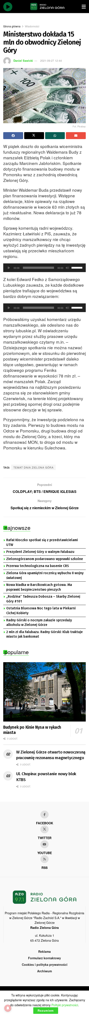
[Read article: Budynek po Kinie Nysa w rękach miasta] (44, 692)
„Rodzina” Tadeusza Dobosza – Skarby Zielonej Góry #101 (43, 599)
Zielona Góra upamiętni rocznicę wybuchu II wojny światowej (45, 575)
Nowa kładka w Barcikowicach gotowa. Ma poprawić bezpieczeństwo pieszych (39, 587)
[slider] (78, 267)
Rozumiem (46, 1010)
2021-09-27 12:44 (51, 60)
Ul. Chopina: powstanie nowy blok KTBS (46, 776)
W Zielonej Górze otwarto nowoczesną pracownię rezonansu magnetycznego (50, 755)
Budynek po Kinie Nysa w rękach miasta (32, 730)
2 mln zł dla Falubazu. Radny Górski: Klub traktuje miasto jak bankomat (44, 634)
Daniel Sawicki (23, 60)
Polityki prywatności (64, 1005)
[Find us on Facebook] (44, 814)
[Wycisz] (67, 268)
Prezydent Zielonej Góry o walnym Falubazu (40, 552)
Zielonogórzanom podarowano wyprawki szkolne (44, 559)
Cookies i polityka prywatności (44, 964)
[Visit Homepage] (47, 6)
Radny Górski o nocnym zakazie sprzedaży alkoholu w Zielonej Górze (39, 622)
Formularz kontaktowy (44, 958)
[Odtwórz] (9, 268)
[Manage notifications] (7, 1008)
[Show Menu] (84, 6)
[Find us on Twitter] (44, 829)
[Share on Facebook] (13, 135)
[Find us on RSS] (44, 859)
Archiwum (44, 971)
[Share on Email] (76, 135)
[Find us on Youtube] (44, 844)
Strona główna (12, 26)
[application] (44, 267)
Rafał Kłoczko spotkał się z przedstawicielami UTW (42, 542)
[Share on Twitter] (34, 135)
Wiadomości (32, 26)
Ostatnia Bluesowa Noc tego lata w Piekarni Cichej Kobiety (41, 610)
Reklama (44, 951)
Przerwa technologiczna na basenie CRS (37, 566)
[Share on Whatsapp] (55, 135)
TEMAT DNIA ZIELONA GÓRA (33, 467)
